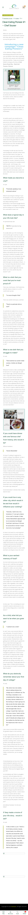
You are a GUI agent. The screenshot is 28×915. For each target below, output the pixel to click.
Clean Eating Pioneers (8, 15)
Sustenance (13, 906)
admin (17, 18)
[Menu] (4, 7)
